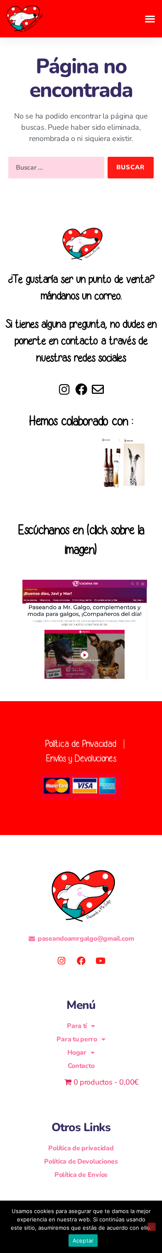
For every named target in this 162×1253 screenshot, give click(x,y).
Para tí (77, 1026)
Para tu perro (76, 1039)
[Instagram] (64, 389)
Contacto (81, 1065)
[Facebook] (81, 389)
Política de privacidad (80, 1148)
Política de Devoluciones (81, 1161)
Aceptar (83, 1240)
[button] (150, 18)
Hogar (76, 1052)
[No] (151, 1227)
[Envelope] (98, 389)
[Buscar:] (54, 169)
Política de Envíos (81, 1174)
